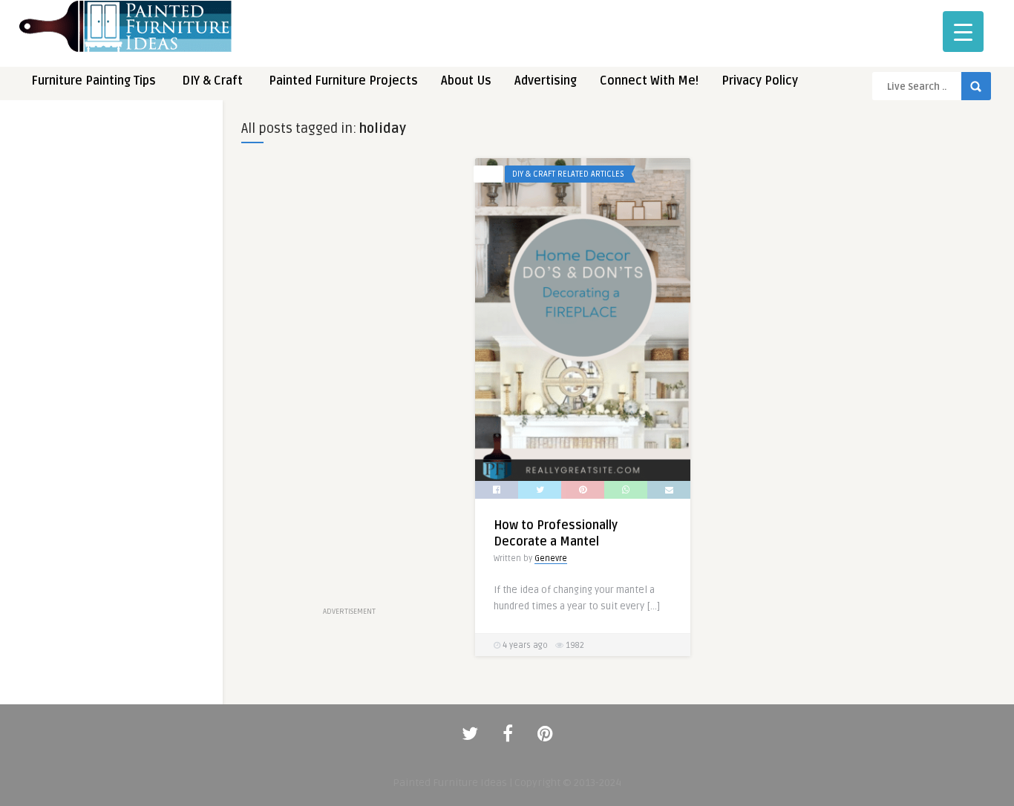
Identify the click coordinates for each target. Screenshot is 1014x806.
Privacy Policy (760, 80)
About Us (466, 80)
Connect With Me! (649, 80)
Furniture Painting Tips (93, 80)
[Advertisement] (111, 347)
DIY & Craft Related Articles (568, 174)
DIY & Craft (212, 80)
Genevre (550, 558)
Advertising (545, 80)
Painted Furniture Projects (343, 80)
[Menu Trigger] (963, 31)
